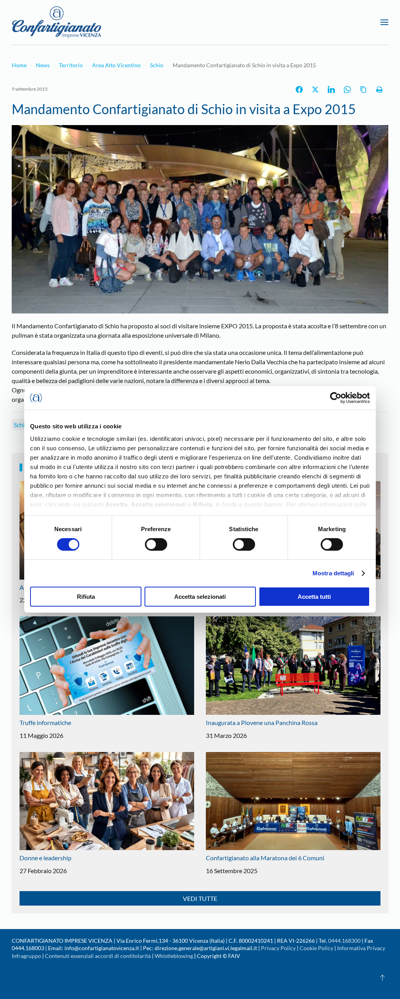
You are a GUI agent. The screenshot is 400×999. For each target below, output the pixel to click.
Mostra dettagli (333, 573)
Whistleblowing (174, 955)
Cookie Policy (316, 948)
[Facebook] (299, 89)
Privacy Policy (278, 948)
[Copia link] (363, 89)
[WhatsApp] (347, 89)
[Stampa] (379, 89)
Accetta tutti (314, 596)
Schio (21, 424)
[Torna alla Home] (57, 22)
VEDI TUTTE (200, 898)
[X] (315, 89)
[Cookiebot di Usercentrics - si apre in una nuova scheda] (336, 398)
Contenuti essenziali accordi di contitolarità (98, 955)
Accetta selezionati (200, 596)
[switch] (156, 544)
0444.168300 (344, 940)
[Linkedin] (331, 89)
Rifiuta (86, 596)
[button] (384, 22)
